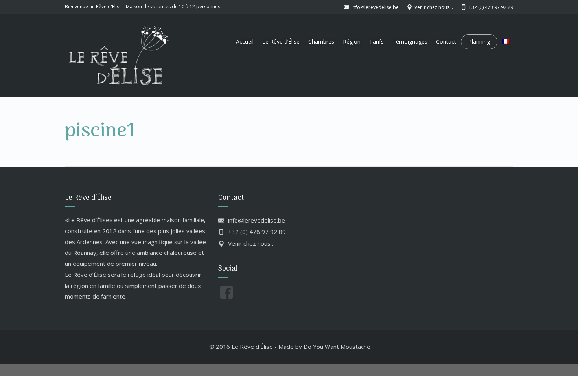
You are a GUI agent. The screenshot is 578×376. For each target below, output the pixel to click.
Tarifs (376, 41)
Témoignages (409, 41)
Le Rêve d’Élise (281, 41)
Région (352, 41)
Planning (479, 41)
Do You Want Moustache (337, 346)
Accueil (245, 41)
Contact (446, 41)
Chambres (321, 41)
